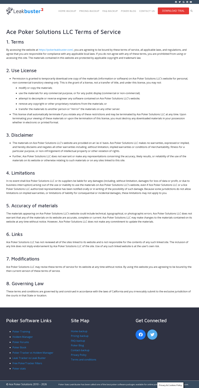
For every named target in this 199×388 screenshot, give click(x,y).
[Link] (9, 11)
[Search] (191, 10)
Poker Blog (77, 345)
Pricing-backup (79, 336)
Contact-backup (80, 350)
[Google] (183, 2)
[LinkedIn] (187, 2)
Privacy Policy (78, 355)
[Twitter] (180, 2)
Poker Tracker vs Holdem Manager (32, 352)
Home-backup (79, 331)
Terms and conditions (83, 359)
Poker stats (19, 368)
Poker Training (21, 331)
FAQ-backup (78, 340)
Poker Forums (20, 342)
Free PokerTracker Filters (27, 363)
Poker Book (19, 347)
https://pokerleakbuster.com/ (56, 49)
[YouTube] (191, 2)
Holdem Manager (22, 337)
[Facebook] (176, 2)
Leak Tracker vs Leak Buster (29, 358)
